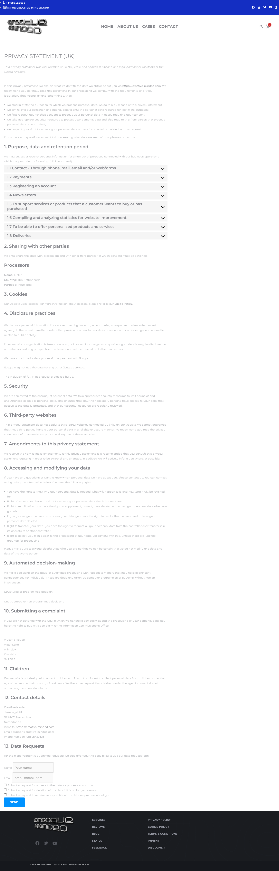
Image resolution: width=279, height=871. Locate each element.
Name (8, 767)
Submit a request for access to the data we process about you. (50, 785)
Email (7, 778)
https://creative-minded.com (141, 85)
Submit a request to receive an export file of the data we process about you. (59, 795)
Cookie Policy (123, 303)
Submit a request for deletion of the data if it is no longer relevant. (52, 790)
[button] (261, 26)
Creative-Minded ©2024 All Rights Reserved (61, 864)
